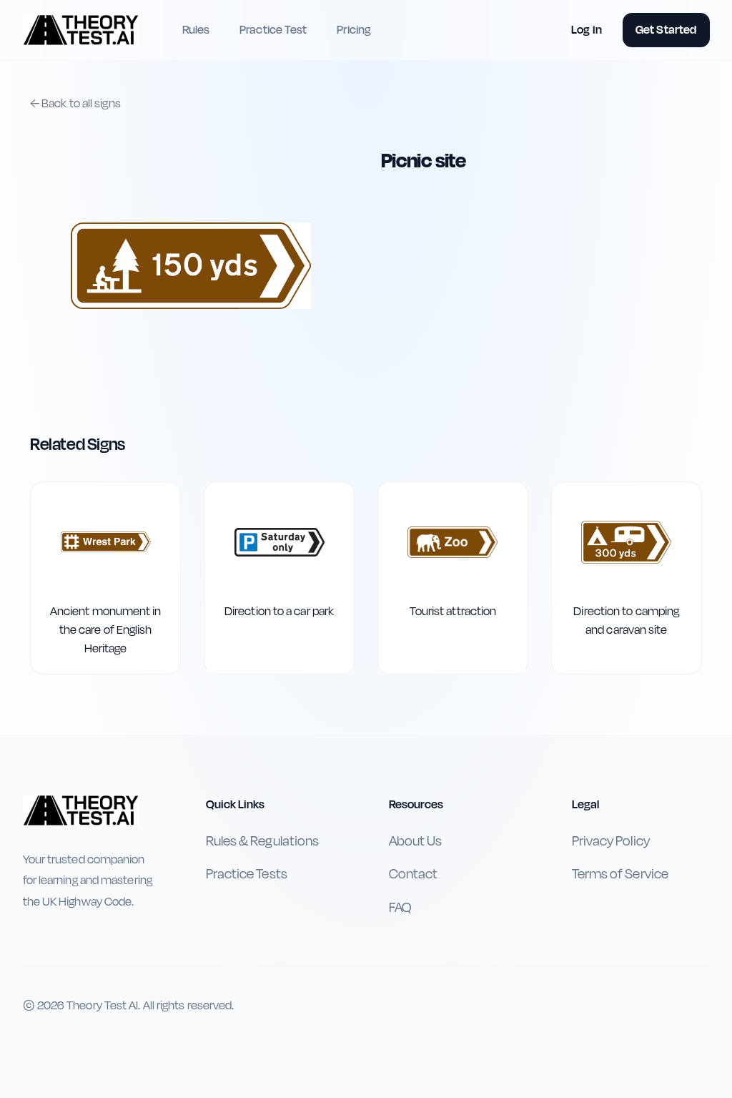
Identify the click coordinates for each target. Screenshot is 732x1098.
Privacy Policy (611, 841)
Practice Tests (246, 874)
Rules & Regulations (263, 841)
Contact (413, 874)
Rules (195, 30)
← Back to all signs (75, 103)
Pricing (354, 30)
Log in (586, 30)
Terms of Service (620, 874)
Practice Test (273, 30)
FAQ (400, 908)
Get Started (665, 30)
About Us (415, 841)
